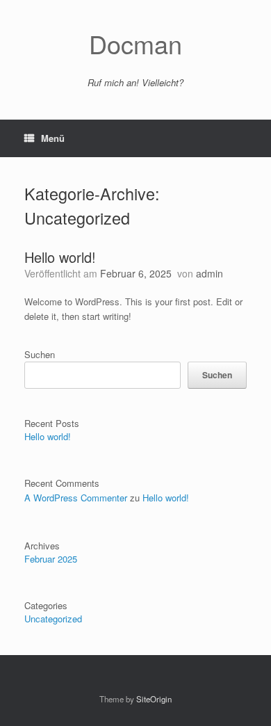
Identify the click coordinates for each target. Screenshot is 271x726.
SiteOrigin (154, 698)
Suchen (39, 354)
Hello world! (60, 257)
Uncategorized (53, 618)
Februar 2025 (50, 558)
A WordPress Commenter (75, 497)
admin (209, 273)
